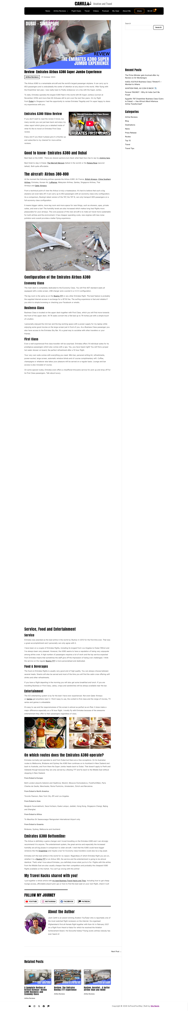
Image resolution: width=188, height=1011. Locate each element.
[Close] (185, 2)
